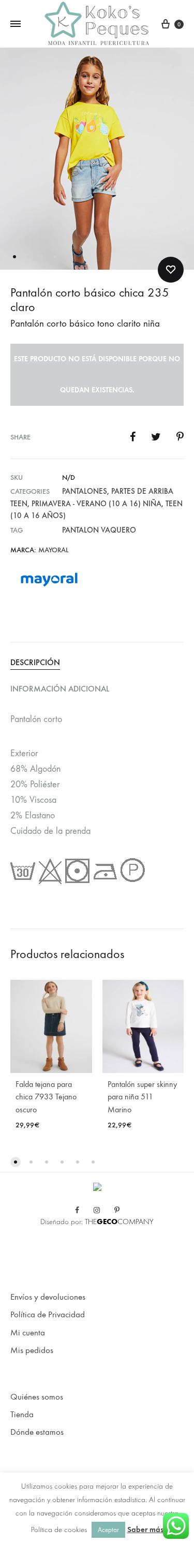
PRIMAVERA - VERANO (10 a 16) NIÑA (96, 503)
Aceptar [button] (108, 1530)
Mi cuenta (27, 1333)
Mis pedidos (31, 1350)
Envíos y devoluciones (47, 1297)
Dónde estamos (37, 1432)
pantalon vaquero (99, 530)
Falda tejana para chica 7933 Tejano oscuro (46, 1097)
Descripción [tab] (35, 662)
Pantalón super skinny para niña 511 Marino (142, 1097)
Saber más (145, 1529)
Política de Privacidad (47, 1315)
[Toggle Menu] (15, 24)
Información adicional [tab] (59, 689)
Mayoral (53, 550)
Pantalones (84, 491)
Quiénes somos (36, 1397)
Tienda (22, 1414)
